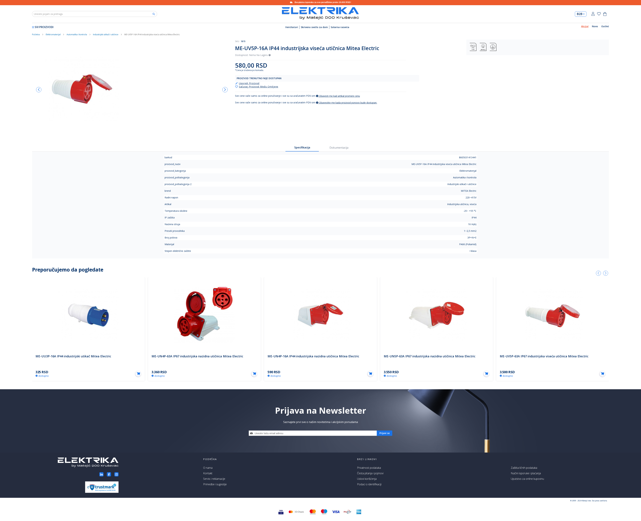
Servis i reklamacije (214, 479)
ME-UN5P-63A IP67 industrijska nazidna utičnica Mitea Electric (429, 356)
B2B (579, 14)
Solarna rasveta (340, 27)
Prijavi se (593, 14)
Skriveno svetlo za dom (314, 27)
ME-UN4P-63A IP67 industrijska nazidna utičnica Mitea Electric (197, 356)
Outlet (605, 26)
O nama (207, 468)
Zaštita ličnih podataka (524, 468)
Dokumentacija (339, 147)
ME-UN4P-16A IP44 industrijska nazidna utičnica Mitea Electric (313, 356)
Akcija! (585, 26)
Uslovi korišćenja (367, 479)
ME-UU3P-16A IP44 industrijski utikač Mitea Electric (73, 356)
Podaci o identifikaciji (369, 484)
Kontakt (207, 473)
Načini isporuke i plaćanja (526, 473)
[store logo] (320, 13)
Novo (595, 26)
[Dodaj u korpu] (138, 374)
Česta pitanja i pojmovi (370, 473)
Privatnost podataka (369, 468)
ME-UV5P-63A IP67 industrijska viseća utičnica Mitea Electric (544, 356)
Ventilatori (291, 27)
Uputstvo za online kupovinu (527, 479)
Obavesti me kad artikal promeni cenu (339, 96)
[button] (38, 90)
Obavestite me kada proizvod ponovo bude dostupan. (347, 102)
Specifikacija (302, 147)
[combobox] (94, 14)
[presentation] (598, 273)
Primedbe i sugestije (215, 484)
